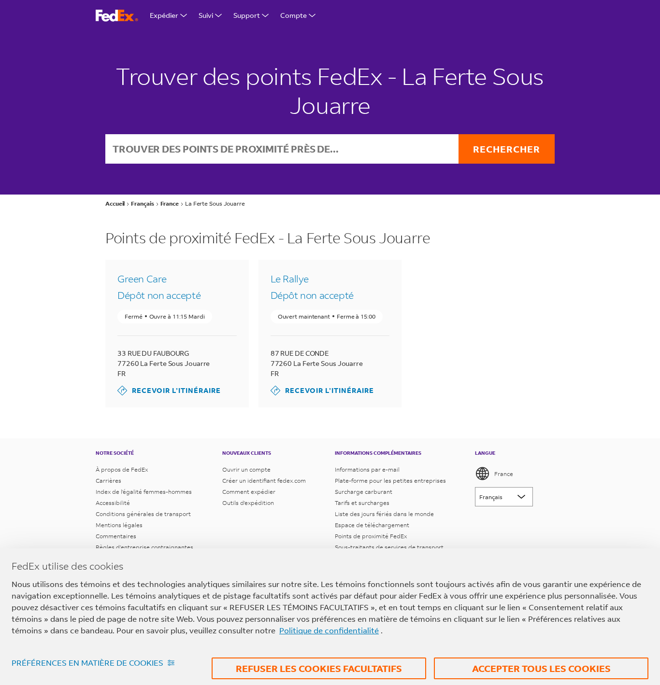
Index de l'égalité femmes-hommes (144, 491)
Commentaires (116, 536)
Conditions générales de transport (143, 513)
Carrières (108, 480)
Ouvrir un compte (246, 469)
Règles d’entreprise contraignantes (144, 547)
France (503, 473)
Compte (293, 15)
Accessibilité (113, 502)
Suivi (206, 15)
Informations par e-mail (367, 469)
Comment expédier (248, 491)
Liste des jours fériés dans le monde (384, 513)
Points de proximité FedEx (371, 536)
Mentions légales (119, 525)
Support (246, 15)
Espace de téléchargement (372, 525)
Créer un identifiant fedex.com (264, 480)
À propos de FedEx (122, 469)
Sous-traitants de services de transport (389, 547)
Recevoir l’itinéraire (169, 390)
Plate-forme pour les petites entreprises (390, 480)
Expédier (164, 15)
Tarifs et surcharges (362, 502)
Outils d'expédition (248, 502)
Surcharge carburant (363, 491)
